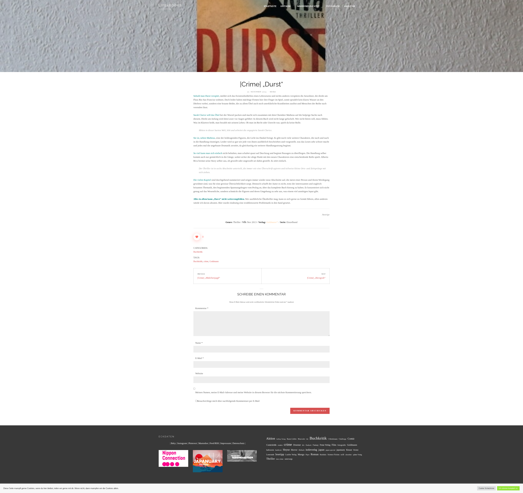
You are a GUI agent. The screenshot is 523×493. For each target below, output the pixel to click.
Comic (351, 438)
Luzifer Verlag (291, 454)
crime (206, 261)
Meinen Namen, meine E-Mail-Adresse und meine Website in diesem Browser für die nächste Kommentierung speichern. (253, 392)
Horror (294, 450)
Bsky (173, 443)
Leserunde (270, 454)
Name (199, 343)
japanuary (341, 450)
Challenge (342, 439)
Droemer (297, 445)
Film (334, 444)
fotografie (341, 445)
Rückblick (323, 455)
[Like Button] (196, 236)
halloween (270, 450)
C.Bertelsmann (332, 439)
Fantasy (316, 445)
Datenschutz (238, 443)
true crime (279, 459)
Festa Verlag (325, 445)
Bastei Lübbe (292, 439)
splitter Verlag (357, 455)
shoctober (348, 455)
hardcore (278, 450)
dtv (303, 445)
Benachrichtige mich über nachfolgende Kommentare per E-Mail (228, 401)
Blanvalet (301, 439)
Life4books (170, 5)
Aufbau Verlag (281, 439)
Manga (301, 454)
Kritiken (286, 6)
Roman (315, 454)
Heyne (286, 449)
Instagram (182, 443)
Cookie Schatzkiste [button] (486, 488)
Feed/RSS (214, 443)
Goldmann (214, 261)
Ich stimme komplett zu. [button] (508, 488)
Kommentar (201, 308)
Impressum (225, 443)
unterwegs (288, 459)
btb (307, 439)
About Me (349, 6)
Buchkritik (198, 252)
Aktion (270, 438)
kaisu (273, 92)
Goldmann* (272, 222)
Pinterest (192, 443)
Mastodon (203, 443)
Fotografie (333, 6)
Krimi (355, 450)
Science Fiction (333, 454)
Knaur (349, 450)
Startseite (270, 6)
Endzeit (308, 445)
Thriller (270, 458)
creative (280, 445)
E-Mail (199, 358)
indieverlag (311, 449)
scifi (342, 454)
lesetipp (279, 454)
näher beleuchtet (308, 6)
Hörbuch (301, 450)
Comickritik (271, 445)
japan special (330, 450)
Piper (307, 455)
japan (321, 449)
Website (199, 373)
